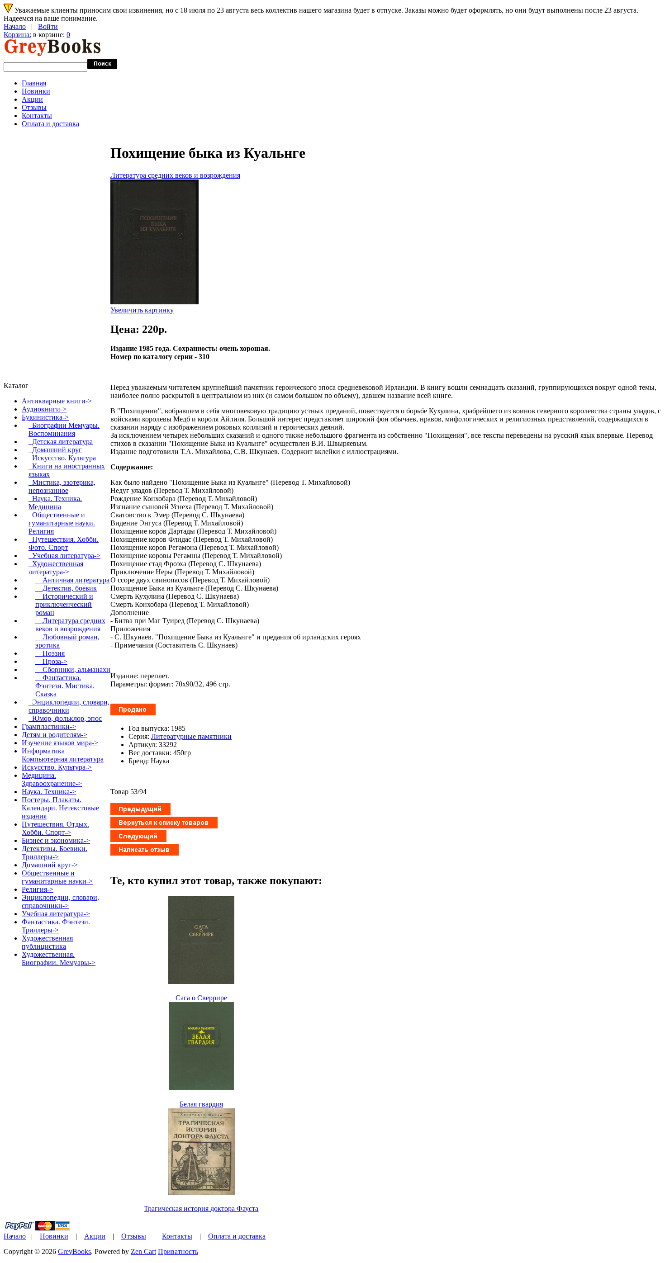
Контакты (37, 115)
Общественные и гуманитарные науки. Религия (61, 523)
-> (45, 417)
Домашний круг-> (50, 865)
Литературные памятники (191, 736)
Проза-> (51, 661)
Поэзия (50, 653)
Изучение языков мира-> (60, 743)
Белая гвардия (201, 1104)
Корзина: (17, 34)
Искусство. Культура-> (57, 767)
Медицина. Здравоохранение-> (52, 779)
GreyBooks (74, 1251)
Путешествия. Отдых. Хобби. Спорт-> (55, 828)
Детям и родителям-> (54, 734)
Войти (48, 26)
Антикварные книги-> (57, 401)
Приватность (178, 1251)
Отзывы (34, 107)
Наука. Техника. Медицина (55, 503)
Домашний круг (55, 450)
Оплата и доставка (50, 124)
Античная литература (72, 580)
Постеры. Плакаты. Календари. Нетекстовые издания (60, 808)
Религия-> (37, 889)
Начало (15, 26)
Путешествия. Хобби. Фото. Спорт (63, 543)
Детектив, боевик (66, 588)
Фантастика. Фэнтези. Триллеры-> (56, 926)
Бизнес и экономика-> (56, 840)
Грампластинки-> (49, 726)
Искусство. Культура (62, 458)
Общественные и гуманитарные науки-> (57, 877)
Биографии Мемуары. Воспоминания (64, 429)
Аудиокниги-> (44, 409)
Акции (32, 99)
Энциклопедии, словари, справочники (68, 706)
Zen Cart (143, 1251)
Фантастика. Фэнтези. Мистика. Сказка (65, 686)
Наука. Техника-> (49, 791)
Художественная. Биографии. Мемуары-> (58, 958)
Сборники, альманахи (72, 669)
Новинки (36, 91)
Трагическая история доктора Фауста (201, 1208)
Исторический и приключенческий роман (64, 604)
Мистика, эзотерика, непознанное (61, 486)
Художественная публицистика (47, 942)
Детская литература (60, 441)
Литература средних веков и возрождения (175, 175)
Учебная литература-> (64, 555)
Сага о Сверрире (201, 998)
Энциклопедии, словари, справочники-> (60, 901)
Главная (34, 83)
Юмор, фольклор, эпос (65, 718)
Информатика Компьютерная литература (63, 755)
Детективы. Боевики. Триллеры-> (54, 853)
